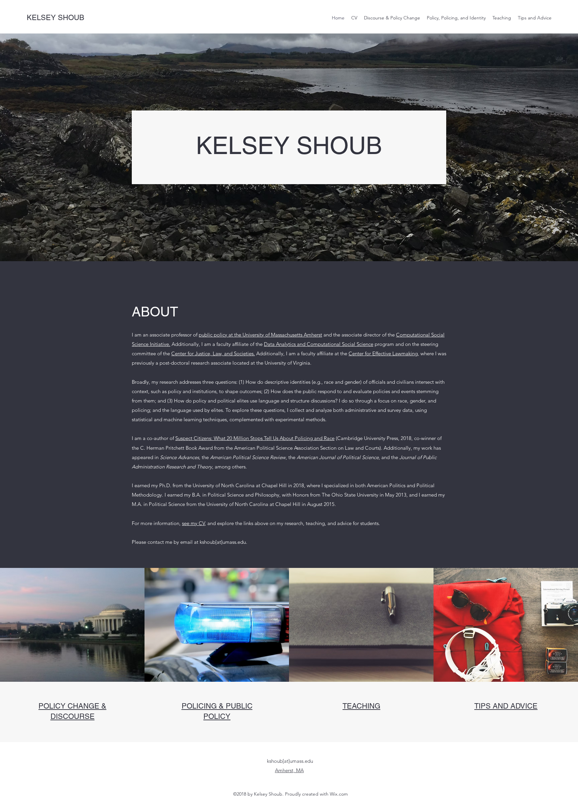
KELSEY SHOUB (55, 17)
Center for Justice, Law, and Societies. (213, 353)
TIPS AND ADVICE (506, 706)
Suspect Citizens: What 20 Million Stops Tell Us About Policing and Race (254, 438)
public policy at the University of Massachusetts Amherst (260, 335)
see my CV (193, 523)
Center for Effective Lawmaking (383, 353)
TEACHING (361, 706)
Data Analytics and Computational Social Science (318, 344)
